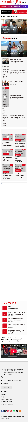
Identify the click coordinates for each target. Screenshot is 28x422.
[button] (26, 2)
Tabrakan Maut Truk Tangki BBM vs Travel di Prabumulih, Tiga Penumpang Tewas (17, 71)
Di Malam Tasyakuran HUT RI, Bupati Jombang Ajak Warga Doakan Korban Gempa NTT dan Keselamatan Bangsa (17, 96)
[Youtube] (11, 411)
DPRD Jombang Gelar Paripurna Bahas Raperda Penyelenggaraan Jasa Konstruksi (16, 325)
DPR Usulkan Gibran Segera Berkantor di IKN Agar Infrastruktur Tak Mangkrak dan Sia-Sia (16, 319)
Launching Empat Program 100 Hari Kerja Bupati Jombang (7, 159)
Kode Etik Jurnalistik (6, 399)
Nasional (4, 25)
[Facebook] (2, 411)
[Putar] (3, 357)
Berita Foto (6, 138)
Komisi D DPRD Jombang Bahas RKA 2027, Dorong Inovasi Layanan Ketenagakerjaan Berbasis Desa (16, 313)
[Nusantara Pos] (11, 2)
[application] (14, 351)
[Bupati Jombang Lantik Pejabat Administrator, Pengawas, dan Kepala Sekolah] (5, 61)
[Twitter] (5, 411)
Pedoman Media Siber (7, 404)
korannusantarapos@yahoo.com (12, 380)
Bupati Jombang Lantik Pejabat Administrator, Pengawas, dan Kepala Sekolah (16, 60)
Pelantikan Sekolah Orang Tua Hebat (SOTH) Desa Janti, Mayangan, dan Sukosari (20, 175)
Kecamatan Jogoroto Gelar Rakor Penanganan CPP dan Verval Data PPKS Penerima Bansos (7, 177)
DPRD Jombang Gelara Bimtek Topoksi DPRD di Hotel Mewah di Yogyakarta (19, 160)
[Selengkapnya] (14, 38)
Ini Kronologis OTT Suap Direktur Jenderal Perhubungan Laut (12, 28)
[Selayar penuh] (25, 357)
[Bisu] (22, 357)
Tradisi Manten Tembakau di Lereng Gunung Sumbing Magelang (7, 144)
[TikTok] (17, 411)
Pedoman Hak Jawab (6, 401)
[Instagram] (8, 411)
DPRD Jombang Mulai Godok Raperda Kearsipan (15, 307)
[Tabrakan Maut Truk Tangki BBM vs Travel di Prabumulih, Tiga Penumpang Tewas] (5, 72)
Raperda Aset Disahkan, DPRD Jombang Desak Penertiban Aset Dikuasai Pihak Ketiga (16, 331)
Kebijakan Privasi (5, 397)
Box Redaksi (4, 394)
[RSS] (20, 411)
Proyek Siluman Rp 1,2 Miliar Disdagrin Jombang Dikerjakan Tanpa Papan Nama (20, 145)
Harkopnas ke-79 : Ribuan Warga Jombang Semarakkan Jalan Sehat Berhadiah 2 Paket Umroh (17, 116)
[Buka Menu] (23, 2)
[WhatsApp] (14, 411)
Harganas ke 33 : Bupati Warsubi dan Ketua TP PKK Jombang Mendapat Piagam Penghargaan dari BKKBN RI (17, 82)
